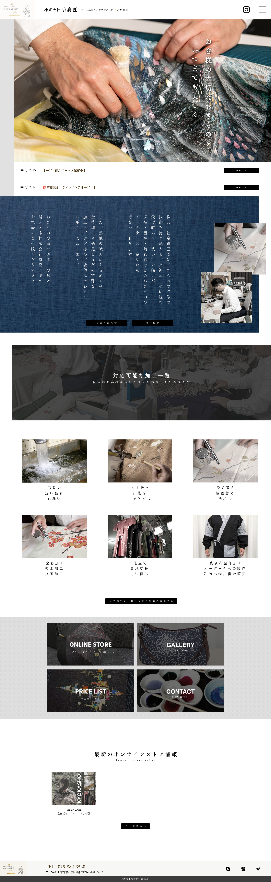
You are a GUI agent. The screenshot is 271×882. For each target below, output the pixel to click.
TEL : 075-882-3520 (65, 867)
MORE (242, 170)
